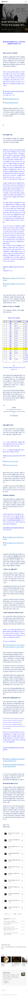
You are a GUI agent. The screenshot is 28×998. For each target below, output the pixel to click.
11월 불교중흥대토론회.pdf (11, 102)
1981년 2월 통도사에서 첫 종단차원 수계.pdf (13, 544)
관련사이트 (3, 990)
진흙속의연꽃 (4, 1)
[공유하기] (8, 914)
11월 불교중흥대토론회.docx (11, 99)
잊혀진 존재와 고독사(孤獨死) (9, 921)
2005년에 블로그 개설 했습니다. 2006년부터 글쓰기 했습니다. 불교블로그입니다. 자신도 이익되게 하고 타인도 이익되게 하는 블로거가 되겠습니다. (11, 977)
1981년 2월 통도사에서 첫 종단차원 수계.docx (13, 538)
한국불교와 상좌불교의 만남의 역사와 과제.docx (14, 279)
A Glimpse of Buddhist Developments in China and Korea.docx (14, 760)
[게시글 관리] (10, 914)
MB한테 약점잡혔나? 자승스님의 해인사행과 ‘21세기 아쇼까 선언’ (11, 929)
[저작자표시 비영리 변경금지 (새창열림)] (20, 914)
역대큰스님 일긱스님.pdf (10, 465)
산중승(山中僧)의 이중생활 (9, 927)
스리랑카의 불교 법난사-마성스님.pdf (13, 647)
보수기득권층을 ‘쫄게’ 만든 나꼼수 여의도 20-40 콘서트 (11, 923)
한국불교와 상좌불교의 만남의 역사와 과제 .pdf (14, 285)
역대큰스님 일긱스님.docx (11, 461)
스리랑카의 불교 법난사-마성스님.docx (14, 645)
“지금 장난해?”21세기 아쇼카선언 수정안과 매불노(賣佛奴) (11, 933)
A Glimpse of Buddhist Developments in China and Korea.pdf (14, 765)
